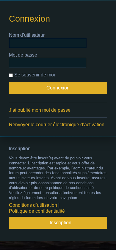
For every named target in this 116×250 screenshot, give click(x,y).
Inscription (60, 222)
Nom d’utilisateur (27, 35)
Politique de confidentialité (37, 211)
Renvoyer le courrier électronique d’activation (56, 124)
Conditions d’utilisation (33, 205)
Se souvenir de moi (34, 74)
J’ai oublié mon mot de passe (39, 110)
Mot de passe (23, 54)
